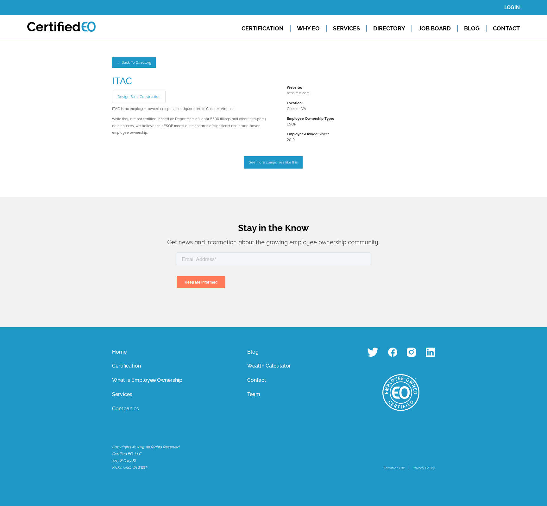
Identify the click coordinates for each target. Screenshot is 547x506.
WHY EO (308, 28)
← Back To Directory (134, 62)
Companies (125, 409)
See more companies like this (273, 162)
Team (253, 394)
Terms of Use (394, 468)
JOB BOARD (434, 28)
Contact (256, 380)
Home (119, 352)
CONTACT (506, 28)
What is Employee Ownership (147, 380)
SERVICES (346, 28)
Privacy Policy (423, 468)
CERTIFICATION (263, 28)
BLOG (472, 28)
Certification (126, 366)
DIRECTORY (389, 28)
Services (122, 394)
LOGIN (512, 7)
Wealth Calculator (269, 366)
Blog (253, 352)
